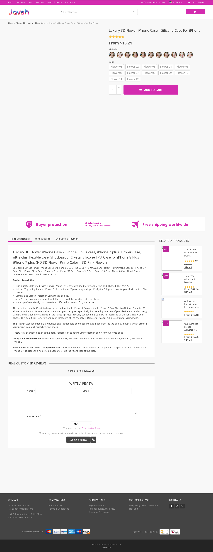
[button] (176, 2)
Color (111, 61)
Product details (20, 238)
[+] (118, 87)
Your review (34, 416)
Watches (40, 2)
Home (11, 23)
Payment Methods (98, 505)
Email (87, 390)
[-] (118, 92)
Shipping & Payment (67, 238)
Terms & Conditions (91, 428)
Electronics (70, 2)
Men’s (10, 2)
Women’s (21, 2)
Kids (30, 2)
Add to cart (152, 90)
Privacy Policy (55, 505)
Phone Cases (40, 23)
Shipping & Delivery (99, 511)
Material (113, 49)
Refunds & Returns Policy (102, 508)
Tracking (133, 508)
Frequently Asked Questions (143, 505)
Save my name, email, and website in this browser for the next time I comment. (82, 433)
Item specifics (43, 238)
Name (31, 390)
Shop (18, 23)
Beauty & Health (54, 2)
